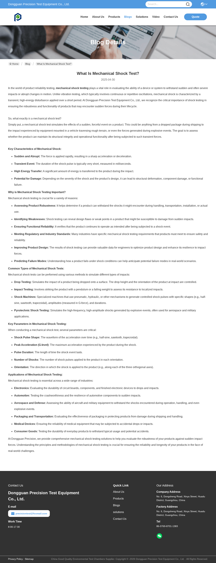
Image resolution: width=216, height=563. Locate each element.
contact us (171, 16)
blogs (128, 16)
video (156, 16)
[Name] (188, 4)
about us (98, 16)
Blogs (116, 505)
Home (84, 16)
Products (118, 498)
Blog (27, 63)
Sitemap (29, 559)
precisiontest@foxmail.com (31, 513)
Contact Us (119, 518)
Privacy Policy (15, 559)
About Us (118, 491)
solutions (142, 16)
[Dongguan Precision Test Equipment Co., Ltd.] (26, 17)
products (114, 16)
